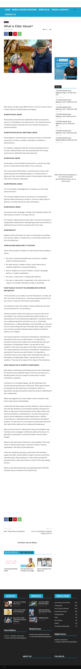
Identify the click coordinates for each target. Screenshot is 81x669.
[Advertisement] (28, 89)
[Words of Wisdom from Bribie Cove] (44, 562)
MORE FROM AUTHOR (26, 552)
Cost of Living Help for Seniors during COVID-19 (41, 532)
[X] (10, 34)
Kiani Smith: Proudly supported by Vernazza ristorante (19, 619)
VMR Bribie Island (43, 618)
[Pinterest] (15, 34)
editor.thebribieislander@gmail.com (67, 175)
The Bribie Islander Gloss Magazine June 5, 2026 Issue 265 (66, 132)
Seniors (11, 19)
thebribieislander (67, 177)
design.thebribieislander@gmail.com (68, 642)
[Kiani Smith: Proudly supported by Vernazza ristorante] (8, 620)
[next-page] (8, 575)
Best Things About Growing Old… (14, 531)
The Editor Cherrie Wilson (27, 543)
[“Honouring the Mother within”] (11, 562)
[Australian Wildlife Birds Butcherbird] (33, 603)
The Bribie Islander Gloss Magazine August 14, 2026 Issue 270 (66, 93)
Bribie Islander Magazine (24, 9)
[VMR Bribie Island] (33, 620)
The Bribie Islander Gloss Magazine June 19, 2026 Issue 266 (65, 123)
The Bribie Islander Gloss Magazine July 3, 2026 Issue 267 (66, 115)
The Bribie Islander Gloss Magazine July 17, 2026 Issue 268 (66, 108)
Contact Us (10, 14)
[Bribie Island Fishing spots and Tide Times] (33, 612)
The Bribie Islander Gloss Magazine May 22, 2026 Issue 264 (66, 139)
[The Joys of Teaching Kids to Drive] (8, 604)
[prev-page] (5, 575)
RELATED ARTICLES (11, 552)
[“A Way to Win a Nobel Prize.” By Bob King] (8, 612)
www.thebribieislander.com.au (66, 179)
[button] (74, 10)
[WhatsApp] (20, 34)
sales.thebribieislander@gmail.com (42, 636)
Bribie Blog (44, 9)
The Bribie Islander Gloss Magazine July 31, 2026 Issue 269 (66, 101)
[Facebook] (6, 34)
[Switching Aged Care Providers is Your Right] (28, 562)
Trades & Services (59, 9)
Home (7, 9)
